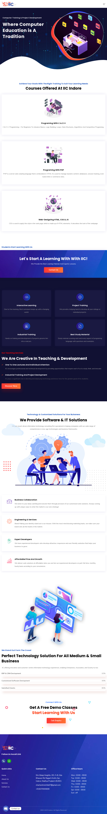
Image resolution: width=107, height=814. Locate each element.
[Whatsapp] (9, 761)
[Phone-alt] (4, 761)
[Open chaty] (6, 808)
